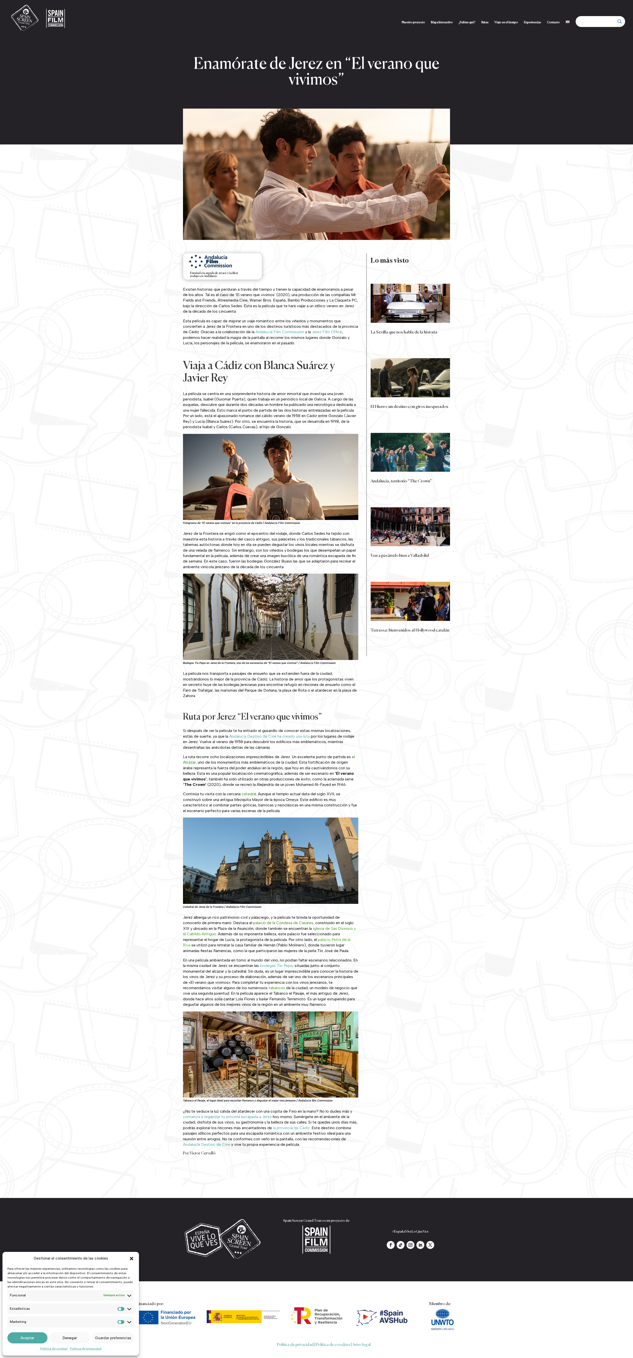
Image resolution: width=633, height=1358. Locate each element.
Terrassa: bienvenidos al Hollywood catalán (410, 630)
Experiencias (532, 22)
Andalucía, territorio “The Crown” (401, 481)
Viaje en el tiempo (506, 22)
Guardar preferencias (113, 1338)
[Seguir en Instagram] (410, 1245)
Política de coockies (333, 1345)
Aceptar (27, 1338)
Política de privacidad (85, 1348)
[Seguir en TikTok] (401, 1245)
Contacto (553, 22)
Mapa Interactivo (442, 22)
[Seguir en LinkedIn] (420, 1245)
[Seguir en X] (430, 1245)
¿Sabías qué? (467, 22)
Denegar (70, 1338)
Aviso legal (361, 1345)
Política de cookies (54, 1348)
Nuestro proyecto (413, 22)
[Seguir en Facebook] (391, 1245)
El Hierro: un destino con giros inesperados (409, 407)
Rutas (485, 22)
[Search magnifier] (619, 21)
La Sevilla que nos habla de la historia (404, 332)
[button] (131, 1258)
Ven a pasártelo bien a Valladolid (400, 556)
